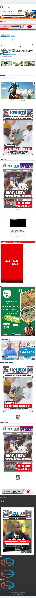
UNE (11, 56)
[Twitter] (17, 588)
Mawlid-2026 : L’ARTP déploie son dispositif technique (6, 67)
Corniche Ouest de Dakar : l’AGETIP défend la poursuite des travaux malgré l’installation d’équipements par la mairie (29, 68)
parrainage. (30, 43)
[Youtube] (18, 588)
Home (1, 22)
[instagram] (19, 588)
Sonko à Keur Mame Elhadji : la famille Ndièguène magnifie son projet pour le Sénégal (17, 68)
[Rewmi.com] (6, 7)
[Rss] (16, 588)
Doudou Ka (3, 56)
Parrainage (8, 56)
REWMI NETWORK (22, 587)
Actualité (4, 22)
